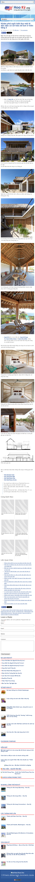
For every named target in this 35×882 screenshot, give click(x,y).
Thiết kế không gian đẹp (6, 613)
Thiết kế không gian (28, 611)
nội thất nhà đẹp (20, 611)
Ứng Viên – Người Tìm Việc (11, 769)
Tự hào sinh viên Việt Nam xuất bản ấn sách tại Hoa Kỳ (20, 724)
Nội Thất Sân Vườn (9, 474)
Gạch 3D (10, 99)
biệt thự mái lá (6, 610)
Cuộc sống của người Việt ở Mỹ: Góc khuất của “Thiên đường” (17, 760)
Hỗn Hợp (16, 30)
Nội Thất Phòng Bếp (9, 476)
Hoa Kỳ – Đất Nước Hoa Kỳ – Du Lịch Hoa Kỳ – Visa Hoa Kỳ (19, 875)
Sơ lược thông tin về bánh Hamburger (18, 690)
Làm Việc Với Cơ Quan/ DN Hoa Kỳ (11, 675)
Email (2, 628)
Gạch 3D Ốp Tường (11, 338)
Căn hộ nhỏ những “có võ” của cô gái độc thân (15, 603)
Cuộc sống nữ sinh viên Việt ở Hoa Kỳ (18, 698)
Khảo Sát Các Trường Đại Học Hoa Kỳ (12, 673)
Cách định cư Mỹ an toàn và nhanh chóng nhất (14, 755)
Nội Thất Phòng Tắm (9, 478)
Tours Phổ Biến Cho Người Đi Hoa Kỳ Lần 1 (13, 660)
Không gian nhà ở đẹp (6, 611)
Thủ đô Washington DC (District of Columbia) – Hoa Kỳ (20, 833)
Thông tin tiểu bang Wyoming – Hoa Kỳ (18, 787)
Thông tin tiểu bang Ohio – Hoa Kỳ (17, 796)
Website (3, 634)
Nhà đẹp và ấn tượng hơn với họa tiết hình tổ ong (16, 593)
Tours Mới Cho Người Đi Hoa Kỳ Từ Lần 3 (13, 665)
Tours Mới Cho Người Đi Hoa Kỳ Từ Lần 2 (13, 663)
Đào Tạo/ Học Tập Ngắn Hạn (9, 683)
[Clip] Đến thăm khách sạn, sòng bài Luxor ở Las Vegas (20, 707)
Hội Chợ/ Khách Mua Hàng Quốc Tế (11, 670)
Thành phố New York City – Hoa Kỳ (17, 816)
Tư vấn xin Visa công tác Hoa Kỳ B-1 (17, 861)
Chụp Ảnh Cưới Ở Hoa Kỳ (8, 668)
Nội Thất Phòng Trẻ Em (10, 480)
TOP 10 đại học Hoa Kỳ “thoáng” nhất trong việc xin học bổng (19, 716)
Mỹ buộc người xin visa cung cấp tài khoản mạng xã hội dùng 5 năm (17, 750)
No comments (24, 30)
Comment (3, 639)
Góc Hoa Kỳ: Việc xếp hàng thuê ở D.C (18, 732)
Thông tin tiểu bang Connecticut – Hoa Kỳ (19, 804)
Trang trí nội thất (26, 613)
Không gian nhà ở (28, 610)
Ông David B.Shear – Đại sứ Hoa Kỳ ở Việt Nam (20, 845)
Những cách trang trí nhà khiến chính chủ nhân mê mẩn (18, 595)
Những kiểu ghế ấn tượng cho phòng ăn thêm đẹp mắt (17, 563)
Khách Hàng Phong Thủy (11, 777)
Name (2, 623)
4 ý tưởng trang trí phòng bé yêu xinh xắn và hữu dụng (17, 591)
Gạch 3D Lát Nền (22, 338)
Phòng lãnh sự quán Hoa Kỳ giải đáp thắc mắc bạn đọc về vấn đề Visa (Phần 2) (20, 854)
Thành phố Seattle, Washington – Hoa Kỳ (18, 824)
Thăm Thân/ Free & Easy (8, 680)
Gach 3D (6, 337)
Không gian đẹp (20, 610)
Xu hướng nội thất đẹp (13, 614)
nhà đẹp (14, 611)
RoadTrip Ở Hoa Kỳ (7, 678)
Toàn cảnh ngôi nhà (17, 613)
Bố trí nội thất (13, 610)
